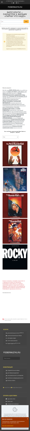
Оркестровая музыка (18, 121)
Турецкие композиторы (20, 124)
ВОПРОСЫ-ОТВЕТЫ (11, 380)
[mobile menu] (2, 2)
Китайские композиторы (14, 105)
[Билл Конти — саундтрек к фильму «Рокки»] (15, 257)
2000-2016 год (14, 90)
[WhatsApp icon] (11, 3)
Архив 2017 (6, 96)
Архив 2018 (13, 96)
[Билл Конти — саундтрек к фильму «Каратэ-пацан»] (15, 231)
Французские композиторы (12, 126)
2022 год (24, 92)
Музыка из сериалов (10, 115)
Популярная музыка (9, 123)
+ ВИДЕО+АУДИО (11, 338)
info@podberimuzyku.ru (19, 1)
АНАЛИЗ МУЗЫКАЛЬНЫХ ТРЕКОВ (14, 335)
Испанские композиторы (16, 102)
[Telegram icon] (16, 3)
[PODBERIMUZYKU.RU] (15, 7)
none (19, 93)
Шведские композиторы (17, 127)
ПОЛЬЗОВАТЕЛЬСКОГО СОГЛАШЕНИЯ (15, 375)
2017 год (21, 90)
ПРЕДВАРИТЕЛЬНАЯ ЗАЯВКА (13, 370)
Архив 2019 (22, 96)
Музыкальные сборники (12, 117)
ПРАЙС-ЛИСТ (10, 401)
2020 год (10, 92)
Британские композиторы (10, 99)
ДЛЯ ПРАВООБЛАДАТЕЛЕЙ (13, 373)
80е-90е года (6, 90)
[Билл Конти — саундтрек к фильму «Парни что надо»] (15, 179)
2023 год (5, 93)
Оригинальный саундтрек (13, 120)
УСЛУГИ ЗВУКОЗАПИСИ (12, 340)
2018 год (25, 90)
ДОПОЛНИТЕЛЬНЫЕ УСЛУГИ (15, 333)
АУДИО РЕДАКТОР (13, 343)
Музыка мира (14, 118)
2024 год (11, 93)
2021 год (17, 92)
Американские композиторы (14, 95)
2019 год (5, 91)
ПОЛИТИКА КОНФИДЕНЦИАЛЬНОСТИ (15, 378)
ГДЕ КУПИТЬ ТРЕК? (11, 398)
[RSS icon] (18, 3)
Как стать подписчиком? (7, 425)
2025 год (15, 93)
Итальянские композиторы (11, 104)
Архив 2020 (6, 98)
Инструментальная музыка (12, 102)
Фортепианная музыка (7, 126)
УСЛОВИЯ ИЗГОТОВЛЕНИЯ (12, 404)
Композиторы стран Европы (11, 109)
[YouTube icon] (15, 3)
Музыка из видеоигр (7, 113)
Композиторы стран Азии (12, 107)
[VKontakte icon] (13, 3)
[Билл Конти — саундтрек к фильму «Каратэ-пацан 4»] (15, 153)
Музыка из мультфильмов (19, 113)
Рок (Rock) (14, 124)
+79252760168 (10, 1)
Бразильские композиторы (15, 98)
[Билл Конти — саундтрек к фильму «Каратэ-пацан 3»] (15, 205)
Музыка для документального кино (16, 111)
